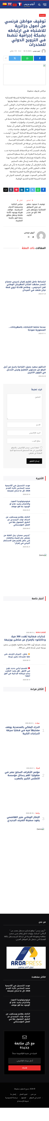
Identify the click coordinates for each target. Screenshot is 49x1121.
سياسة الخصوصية (11, 1098)
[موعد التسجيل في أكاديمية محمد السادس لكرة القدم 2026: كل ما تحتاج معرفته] (39, 489)
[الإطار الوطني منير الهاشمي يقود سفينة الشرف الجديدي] (24, 797)
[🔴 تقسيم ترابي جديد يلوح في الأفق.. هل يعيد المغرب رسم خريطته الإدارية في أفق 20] (39, 672)
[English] (10, 6)
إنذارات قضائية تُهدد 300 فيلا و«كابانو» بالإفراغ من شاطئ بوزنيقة (25, 638)
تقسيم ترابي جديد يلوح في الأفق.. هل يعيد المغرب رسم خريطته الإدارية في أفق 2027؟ (17, 672)
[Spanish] (5, 6)
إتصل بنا (13, 1094)
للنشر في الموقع (35, 1098)
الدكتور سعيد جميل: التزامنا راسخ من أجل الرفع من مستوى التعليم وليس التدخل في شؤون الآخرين (25, 370)
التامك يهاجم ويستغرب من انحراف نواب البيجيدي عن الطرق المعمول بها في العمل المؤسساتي (18, 521)
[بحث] (39, 5)
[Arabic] (15, 6)
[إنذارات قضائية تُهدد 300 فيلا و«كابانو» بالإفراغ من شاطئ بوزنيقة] (24, 616)
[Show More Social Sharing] (5, 58)
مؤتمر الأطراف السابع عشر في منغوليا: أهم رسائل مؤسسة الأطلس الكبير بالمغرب (22, 775)
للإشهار (23, 1098)
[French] (20, 6)
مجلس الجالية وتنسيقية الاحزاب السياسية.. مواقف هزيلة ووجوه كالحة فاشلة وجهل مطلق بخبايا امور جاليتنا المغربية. (14, 212)
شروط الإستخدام (23, 1101)
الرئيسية (42, 15)
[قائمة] (44, 5)
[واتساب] (27, 58)
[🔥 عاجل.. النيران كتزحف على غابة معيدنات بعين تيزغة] (39, 658)
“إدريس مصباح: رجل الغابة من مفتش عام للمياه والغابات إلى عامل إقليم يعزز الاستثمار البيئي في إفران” (16, 539)
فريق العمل (23, 1094)
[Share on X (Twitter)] (15, 58)
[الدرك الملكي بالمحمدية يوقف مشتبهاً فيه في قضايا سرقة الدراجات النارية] (24, 707)
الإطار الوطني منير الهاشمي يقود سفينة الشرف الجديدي (23, 819)
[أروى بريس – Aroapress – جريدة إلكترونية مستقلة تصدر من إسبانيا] (29, 4)
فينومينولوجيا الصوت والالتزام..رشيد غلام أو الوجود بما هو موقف (20, 504)
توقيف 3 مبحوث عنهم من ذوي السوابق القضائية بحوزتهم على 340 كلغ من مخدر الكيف (36, 210)
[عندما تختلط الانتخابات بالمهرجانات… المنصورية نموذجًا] (24, 311)
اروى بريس (36, 51)
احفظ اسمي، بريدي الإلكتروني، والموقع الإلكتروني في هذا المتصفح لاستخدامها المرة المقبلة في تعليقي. (26, 450)
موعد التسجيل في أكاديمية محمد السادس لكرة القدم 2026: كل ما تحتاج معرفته (17, 488)
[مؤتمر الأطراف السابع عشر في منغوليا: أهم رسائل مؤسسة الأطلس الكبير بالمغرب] (24, 752)
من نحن (33, 1094)
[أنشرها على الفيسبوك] (40, 58)
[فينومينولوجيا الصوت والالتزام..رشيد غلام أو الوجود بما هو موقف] (39, 505)
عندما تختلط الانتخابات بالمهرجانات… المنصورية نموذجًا (27, 328)
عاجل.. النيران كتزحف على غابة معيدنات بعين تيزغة (17, 655)
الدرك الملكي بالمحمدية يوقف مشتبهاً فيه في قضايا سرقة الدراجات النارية (22, 730)
